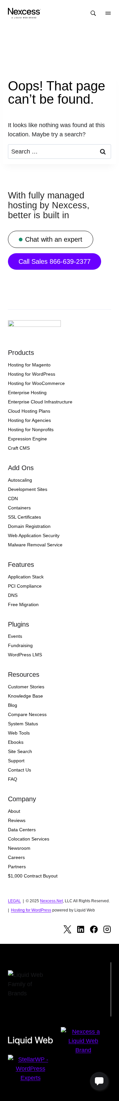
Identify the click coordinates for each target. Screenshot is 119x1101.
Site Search (20, 751)
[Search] (93, 13)
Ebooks (15, 742)
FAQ (12, 779)
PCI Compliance (25, 586)
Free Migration (23, 604)
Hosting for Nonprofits (31, 429)
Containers (19, 507)
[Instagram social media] (107, 929)
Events (15, 636)
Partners (17, 866)
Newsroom (19, 848)
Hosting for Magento (29, 364)
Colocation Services (28, 839)
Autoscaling (20, 480)
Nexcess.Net (51, 901)
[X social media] (67, 929)
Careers (16, 857)
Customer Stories (26, 686)
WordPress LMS (25, 654)
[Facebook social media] (94, 929)
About (14, 811)
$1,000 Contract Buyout (33, 875)
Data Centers (22, 829)
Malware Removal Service (35, 544)
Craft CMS (19, 448)
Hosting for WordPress (31, 374)
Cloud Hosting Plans (29, 411)
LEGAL (14, 901)
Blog (12, 705)
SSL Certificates (24, 517)
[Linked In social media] (81, 929)
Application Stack (26, 576)
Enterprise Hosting (27, 392)
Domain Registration (29, 526)
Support (16, 760)
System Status (23, 723)
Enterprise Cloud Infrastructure (40, 401)
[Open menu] (108, 13)
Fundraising (20, 645)
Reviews (16, 820)
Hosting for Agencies (29, 420)
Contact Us (19, 770)
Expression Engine (27, 438)
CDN (13, 498)
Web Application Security (34, 535)
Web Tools (19, 733)
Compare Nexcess (27, 714)
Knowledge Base (25, 696)
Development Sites (27, 489)
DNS (13, 595)
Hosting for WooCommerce (36, 383)
